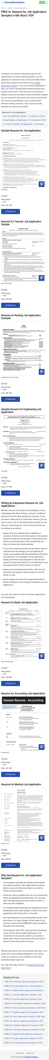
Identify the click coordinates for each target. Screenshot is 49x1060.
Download (10, 211)
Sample (9, 8)
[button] (47, 2)
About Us (30, 1053)
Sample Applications (21, 8)
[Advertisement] (24, 43)
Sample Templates (31, 1057)
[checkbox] (2, 2)
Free (42, 2)
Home (3, 8)
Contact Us (19, 1053)
